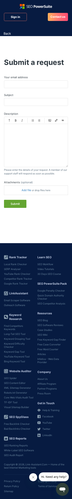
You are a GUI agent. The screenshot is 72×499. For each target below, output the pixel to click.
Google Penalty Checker (51, 290)
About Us (42, 378)
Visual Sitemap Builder (16, 407)
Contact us (57, 16)
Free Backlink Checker (17, 423)
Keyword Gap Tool (14, 351)
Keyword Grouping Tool (17, 338)
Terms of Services (48, 486)
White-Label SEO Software (19, 450)
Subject (8, 95)
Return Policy (11, 486)
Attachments (18, 182)
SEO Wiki (42, 334)
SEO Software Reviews (50, 325)
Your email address (16, 77)
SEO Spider (10, 378)
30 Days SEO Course (49, 273)
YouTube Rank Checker (17, 273)
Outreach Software (14, 305)
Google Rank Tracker (16, 283)
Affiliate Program (46, 383)
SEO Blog (42, 320)
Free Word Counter (47, 349)
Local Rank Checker (15, 264)
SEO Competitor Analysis (51, 303)
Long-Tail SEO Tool (14, 333)
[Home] (36, 6)
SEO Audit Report (13, 455)
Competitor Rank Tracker (18, 278)
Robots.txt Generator (15, 392)
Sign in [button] (15, 17)
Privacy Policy (12, 481)
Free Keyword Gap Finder (51, 339)
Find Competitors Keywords (13, 327)
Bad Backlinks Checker (17, 428)
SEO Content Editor (14, 382)
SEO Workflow (45, 264)
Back (7, 33)
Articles (41, 354)
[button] (9, 120)
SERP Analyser (12, 269)
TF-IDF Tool (10, 402)
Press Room (44, 393)
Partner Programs (47, 388)
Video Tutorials (45, 269)
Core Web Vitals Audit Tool (18, 397)
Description (11, 113)
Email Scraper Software (17, 300)
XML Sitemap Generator (17, 387)
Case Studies (44, 329)
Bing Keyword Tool (14, 361)
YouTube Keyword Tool (17, 356)
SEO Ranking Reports (16, 445)
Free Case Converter (49, 344)
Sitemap (8, 491)
